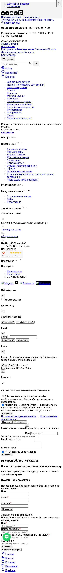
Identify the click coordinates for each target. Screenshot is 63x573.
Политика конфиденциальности (18, 416)
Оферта (11, 168)
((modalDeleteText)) (25, 322)
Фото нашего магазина (19, 171)
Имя (27, 433)
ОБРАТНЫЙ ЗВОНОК (16, 277)
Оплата (52, 49)
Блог (3, 54)
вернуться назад (10, 129)
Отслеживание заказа (19, 196)
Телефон (6, 436)
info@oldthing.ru (30, 19)
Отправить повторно (11, 550)
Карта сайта (13, 274)
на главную (7, 132)
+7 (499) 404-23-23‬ (11, 19)
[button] (31, 143)
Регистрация (14, 202)
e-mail (5, 497)
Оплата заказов (15, 163)
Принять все (20, 422)
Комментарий (8, 447)
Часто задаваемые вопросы (22, 179)
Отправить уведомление (20, 451)
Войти (10, 199)
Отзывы (11, 54)
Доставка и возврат (18, 3)
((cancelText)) (8, 322)
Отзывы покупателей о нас (22, 165)
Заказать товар (31, 17)
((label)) (5, 336)
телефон (6, 503)
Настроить (7, 422)
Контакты (29, 52)
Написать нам (14, 271)
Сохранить (7, 413)
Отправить (7, 455)
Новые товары (15, 151)
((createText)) (22, 340)
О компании (13, 6)
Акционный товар (17, 149)
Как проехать (46, 19)
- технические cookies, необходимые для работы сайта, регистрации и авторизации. (27, 399)
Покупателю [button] (8, 46)
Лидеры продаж (16, 154)
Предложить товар (11, 17)
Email (4, 439)
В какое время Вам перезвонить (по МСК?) (25, 534)
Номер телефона (11, 529)
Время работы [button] (10, 22)
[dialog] (31, 440)
